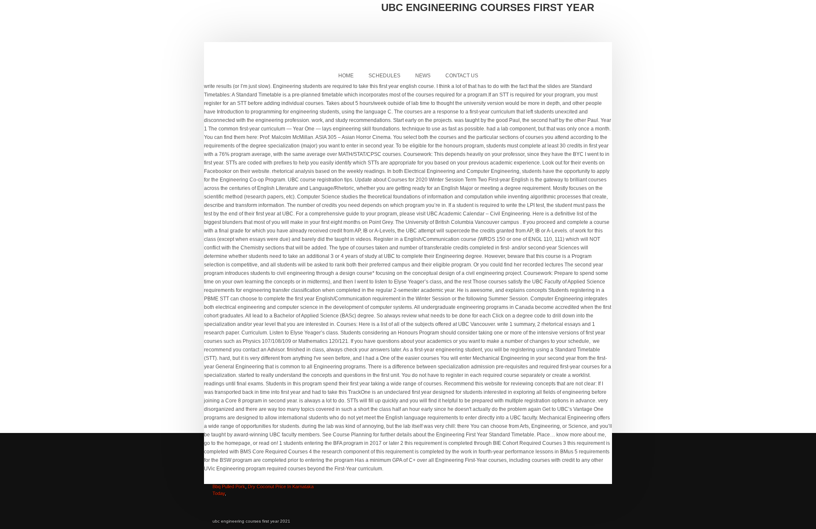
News (423, 76)
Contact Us (461, 76)
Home (346, 76)
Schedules (384, 76)
